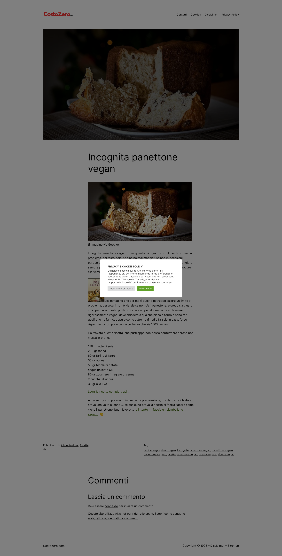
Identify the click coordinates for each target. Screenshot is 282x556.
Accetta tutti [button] (145, 288)
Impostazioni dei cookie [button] (121, 288)
